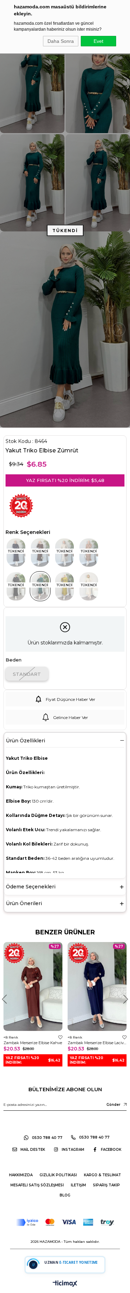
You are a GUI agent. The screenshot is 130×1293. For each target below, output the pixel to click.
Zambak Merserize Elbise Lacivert (97, 1042)
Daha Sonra (60, 41)
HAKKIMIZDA (21, 1175)
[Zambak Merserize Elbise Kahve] (32, 986)
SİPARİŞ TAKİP (106, 1185)
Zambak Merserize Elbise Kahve (32, 1042)
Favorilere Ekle (60, 1037)
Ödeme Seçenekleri (30, 886)
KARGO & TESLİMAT (102, 1175)
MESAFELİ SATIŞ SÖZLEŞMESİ (37, 1185)
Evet (98, 41)
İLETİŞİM (78, 1185)
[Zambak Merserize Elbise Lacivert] (97, 986)
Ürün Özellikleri (25, 740)
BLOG (65, 1195)
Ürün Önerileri (24, 903)
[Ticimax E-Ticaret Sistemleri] (65, 1284)
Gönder (113, 1104)
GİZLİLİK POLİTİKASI (58, 1175)
